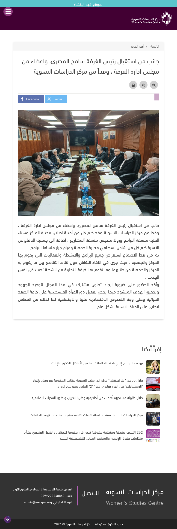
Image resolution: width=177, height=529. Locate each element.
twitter (57, 99)
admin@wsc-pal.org (38, 502)
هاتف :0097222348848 (56, 495)
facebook (32, 99)
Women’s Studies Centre (135, 495)
